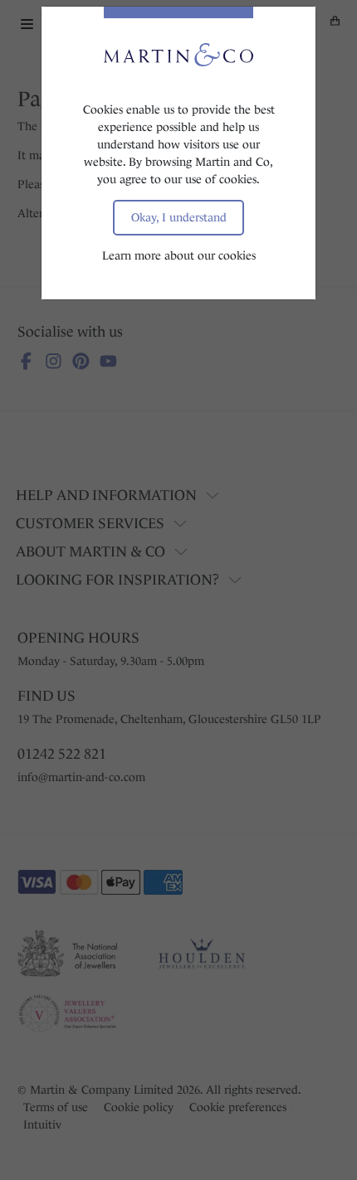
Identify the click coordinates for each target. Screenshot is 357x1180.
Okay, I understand (179, 217)
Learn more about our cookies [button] (179, 255)
